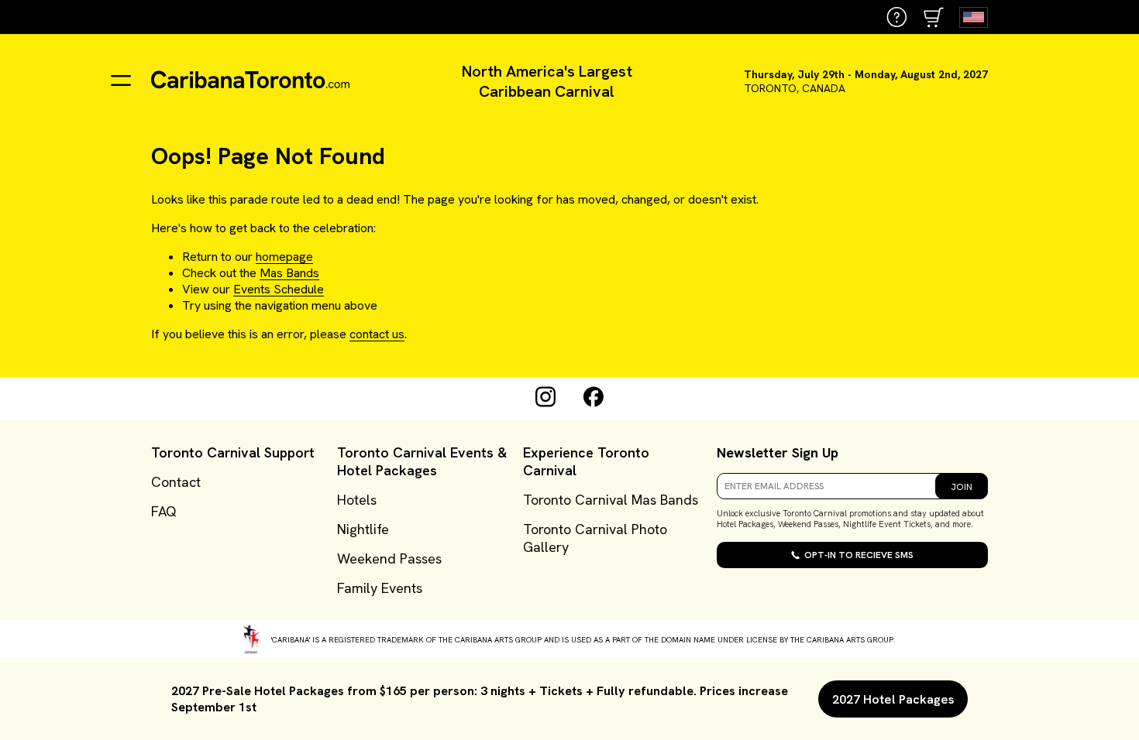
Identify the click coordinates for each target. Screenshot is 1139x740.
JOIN (961, 487)
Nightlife (363, 529)
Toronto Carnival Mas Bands (610, 500)
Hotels (357, 500)
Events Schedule (278, 289)
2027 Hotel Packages (893, 699)
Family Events (379, 588)
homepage (284, 256)
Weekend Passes (389, 558)
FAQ (164, 511)
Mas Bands (289, 273)
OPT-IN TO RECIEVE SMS (859, 555)
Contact (176, 482)
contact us (376, 334)
